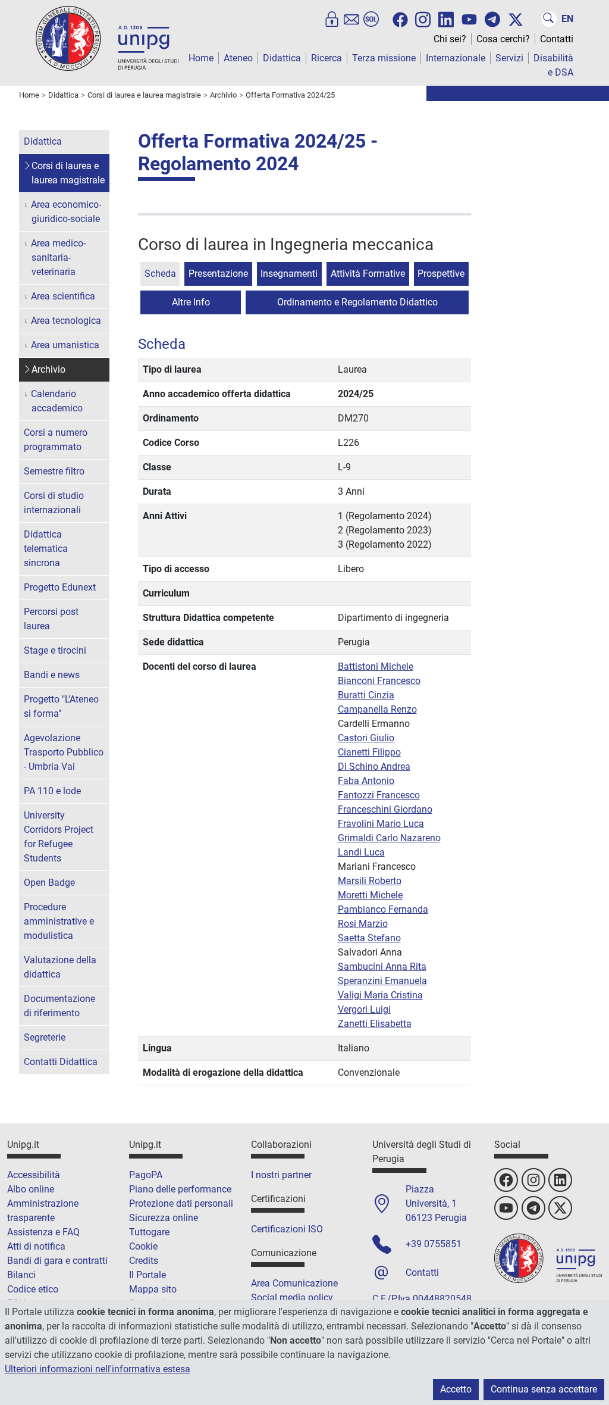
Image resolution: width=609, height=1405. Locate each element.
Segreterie (44, 1037)
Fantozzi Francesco (379, 795)
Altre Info (191, 302)
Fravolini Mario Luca (381, 823)
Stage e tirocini (55, 650)
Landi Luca (361, 852)
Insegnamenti (289, 273)
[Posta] (351, 19)
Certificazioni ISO (287, 1229)
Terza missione (384, 58)
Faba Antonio (366, 780)
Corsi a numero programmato (55, 439)
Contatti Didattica (61, 1061)
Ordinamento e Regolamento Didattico (357, 302)
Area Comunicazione (294, 1283)
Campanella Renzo (377, 709)
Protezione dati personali (181, 1203)
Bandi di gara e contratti (57, 1260)
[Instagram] (423, 18)
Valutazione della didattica (60, 967)
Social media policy (292, 1297)
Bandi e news (52, 674)
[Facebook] (400, 19)
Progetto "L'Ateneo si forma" (61, 706)
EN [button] (567, 18)
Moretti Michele (370, 895)
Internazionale (455, 58)
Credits (143, 1260)
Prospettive (440, 273)
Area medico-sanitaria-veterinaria (58, 257)
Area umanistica (65, 345)
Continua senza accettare (544, 1389)
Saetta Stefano (369, 938)
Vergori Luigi (364, 1009)
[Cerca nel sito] (549, 19)
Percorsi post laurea (51, 619)
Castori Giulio (366, 738)
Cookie (143, 1246)
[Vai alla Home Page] (107, 37)
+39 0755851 (434, 1244)
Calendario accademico (57, 401)
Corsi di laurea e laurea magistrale (68, 173)
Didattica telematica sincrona (46, 549)
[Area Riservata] (332, 19)
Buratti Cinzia (366, 695)
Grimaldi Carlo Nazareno (389, 838)
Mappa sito (153, 1289)
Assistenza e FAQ (43, 1232)
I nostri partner (281, 1175)
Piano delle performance (180, 1189)
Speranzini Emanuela (382, 980)
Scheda (160, 273)
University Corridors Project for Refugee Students (58, 837)
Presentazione (218, 273)
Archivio (48, 369)
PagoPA (145, 1175)
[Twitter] (515, 19)
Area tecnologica (66, 320)
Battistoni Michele (375, 666)
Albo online (30, 1189)
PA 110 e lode (52, 791)
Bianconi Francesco (379, 680)
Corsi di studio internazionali (54, 503)
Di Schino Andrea (374, 766)
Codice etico (32, 1289)
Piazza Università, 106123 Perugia (436, 1203)
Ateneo (238, 58)
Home (201, 58)
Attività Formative (368, 273)
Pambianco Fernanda (383, 909)
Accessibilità (33, 1175)
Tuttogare (149, 1232)
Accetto (456, 1389)
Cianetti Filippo (369, 752)
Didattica (282, 58)
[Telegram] (492, 19)
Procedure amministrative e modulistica (59, 921)
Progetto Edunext (60, 587)
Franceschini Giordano (385, 809)
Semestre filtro (54, 471)
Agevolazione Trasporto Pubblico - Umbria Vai (63, 752)
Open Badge (49, 882)
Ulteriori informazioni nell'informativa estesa (97, 1369)
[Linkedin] (446, 18)
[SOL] (371, 19)
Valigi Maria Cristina (380, 995)
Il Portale (147, 1275)
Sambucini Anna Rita (382, 966)
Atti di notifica (36, 1246)
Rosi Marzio (363, 923)
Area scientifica (63, 296)
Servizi (509, 58)
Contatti (556, 39)
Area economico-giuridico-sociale (66, 211)
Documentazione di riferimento (59, 1006)
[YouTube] (469, 19)
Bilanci (21, 1275)
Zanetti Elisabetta (375, 1023)
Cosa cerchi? (503, 39)
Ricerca (326, 58)
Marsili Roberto (369, 880)
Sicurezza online (163, 1217)
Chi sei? (450, 39)
